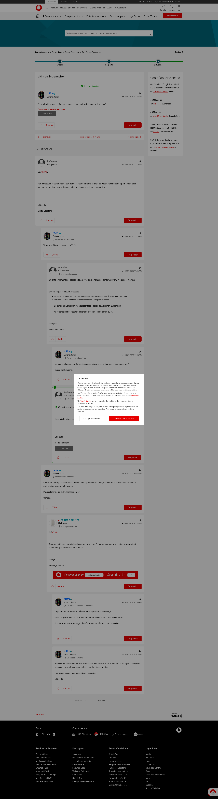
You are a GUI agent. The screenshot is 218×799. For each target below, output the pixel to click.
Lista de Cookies (86, 401)
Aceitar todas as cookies (123, 418)
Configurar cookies (92, 418)
